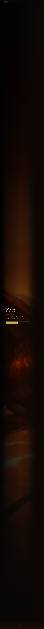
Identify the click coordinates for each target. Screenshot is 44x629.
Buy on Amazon (24, 322)
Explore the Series (12, 322)
